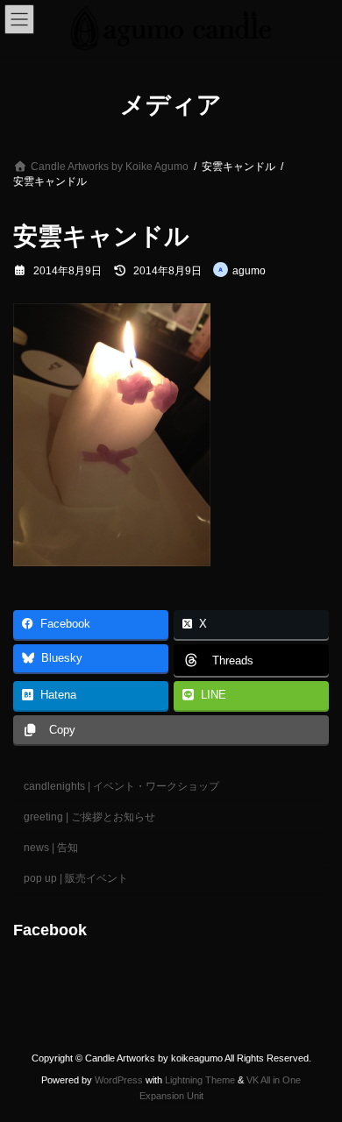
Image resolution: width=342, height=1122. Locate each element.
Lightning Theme (200, 1080)
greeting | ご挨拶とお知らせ (89, 817)
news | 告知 (51, 848)
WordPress (119, 1080)
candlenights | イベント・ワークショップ (121, 785)
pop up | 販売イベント (76, 878)
